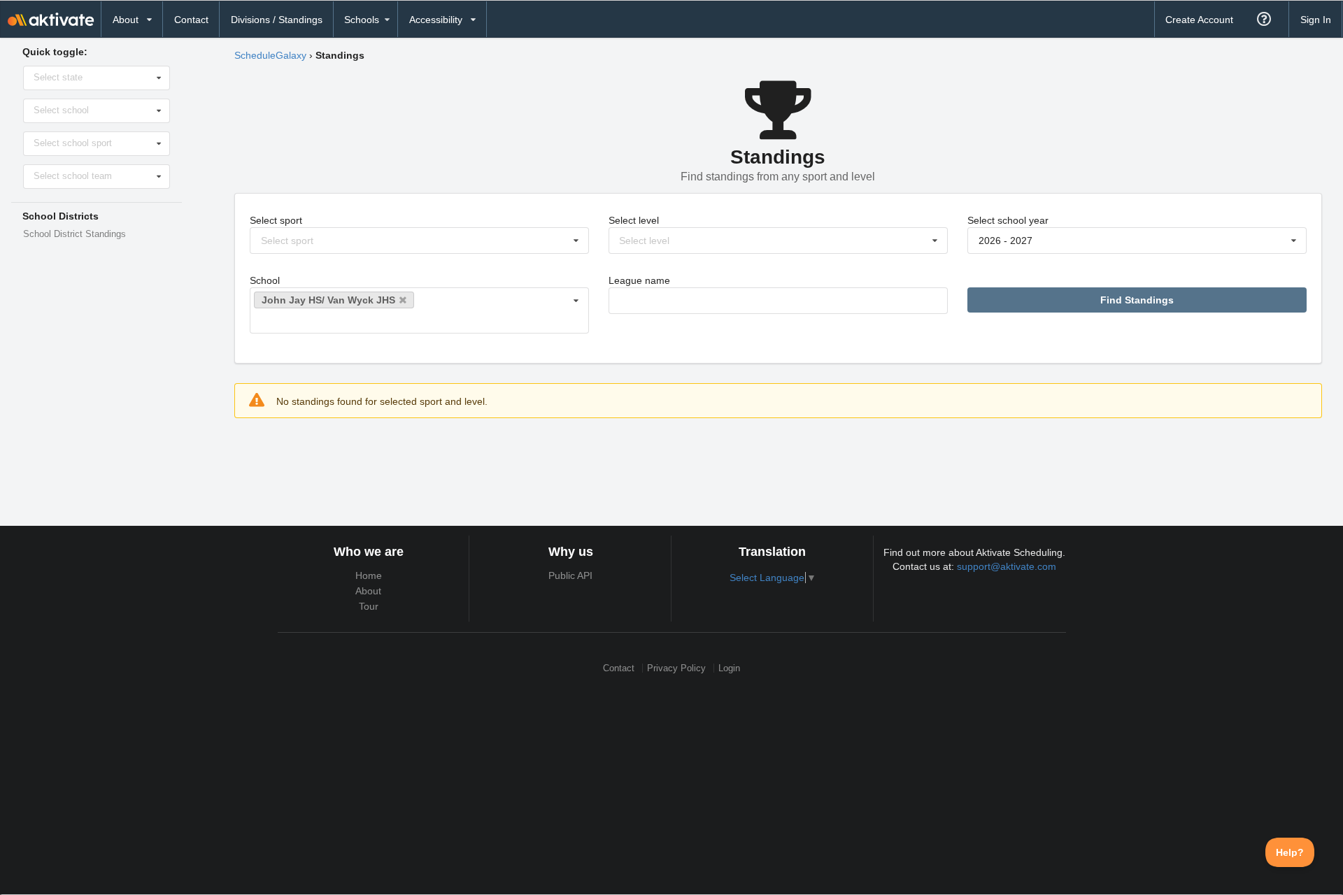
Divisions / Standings (276, 19)
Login (729, 668)
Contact (191, 19)
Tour (368, 606)
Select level (634, 220)
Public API (570, 575)
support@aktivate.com (1006, 566)
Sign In (1315, 19)
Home (368, 575)
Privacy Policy (676, 668)
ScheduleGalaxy (270, 55)
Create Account (1199, 19)
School (265, 280)
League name (639, 280)
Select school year (1008, 220)
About (368, 590)
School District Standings (74, 234)
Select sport (276, 220)
